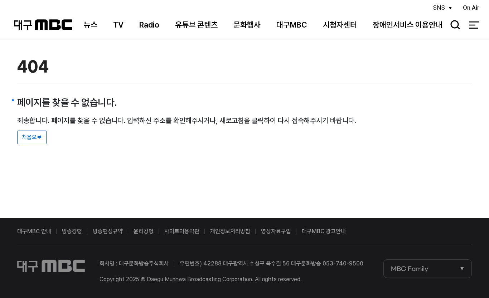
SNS (439, 7)
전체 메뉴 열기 (474, 25)
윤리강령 (144, 231)
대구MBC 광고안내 (324, 231)
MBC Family (409, 269)
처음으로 (32, 137)
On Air (471, 7)
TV (118, 24)
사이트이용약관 (181, 231)
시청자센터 (340, 24)
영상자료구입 (276, 231)
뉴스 (90, 24)
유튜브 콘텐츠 (196, 24)
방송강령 (72, 231)
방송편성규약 (108, 231)
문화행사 (247, 24)
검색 (452, 25)
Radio (149, 24)
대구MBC (43, 25)
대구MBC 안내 (34, 231)
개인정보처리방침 (230, 231)
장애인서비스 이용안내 (407, 24)
